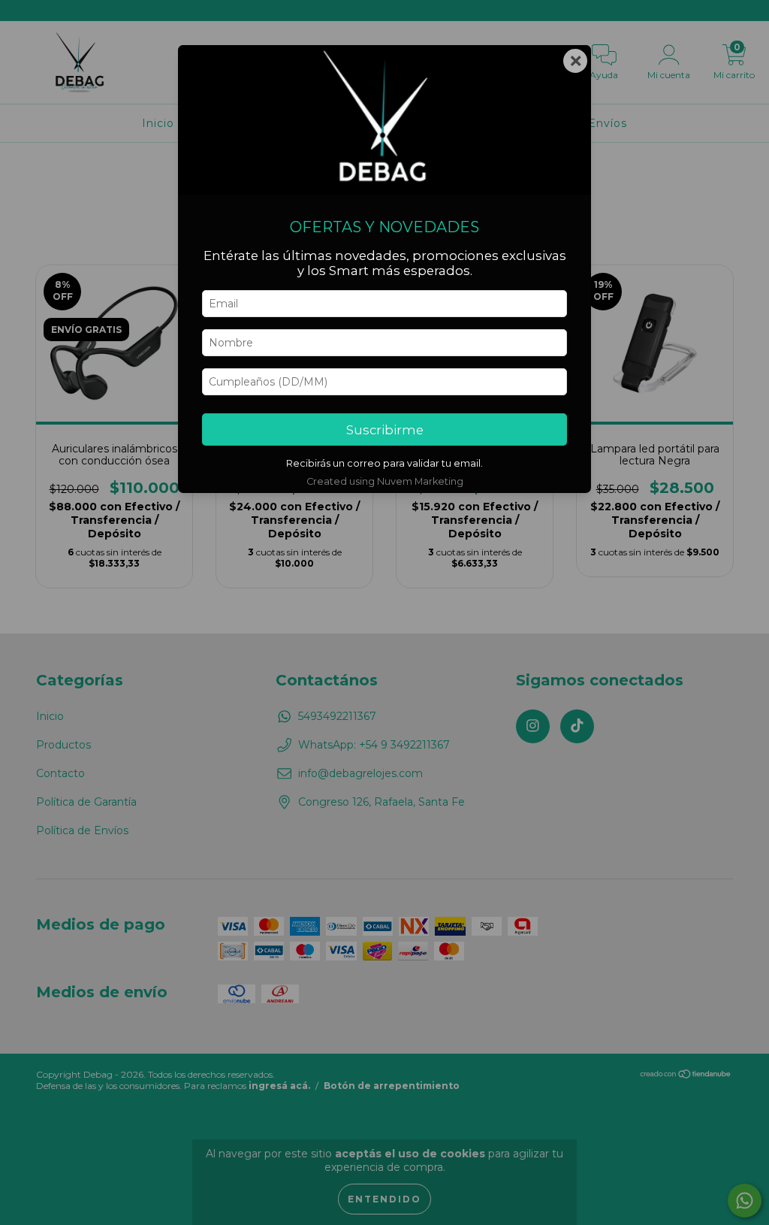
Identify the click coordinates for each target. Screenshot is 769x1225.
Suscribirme (385, 429)
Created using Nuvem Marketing (384, 481)
